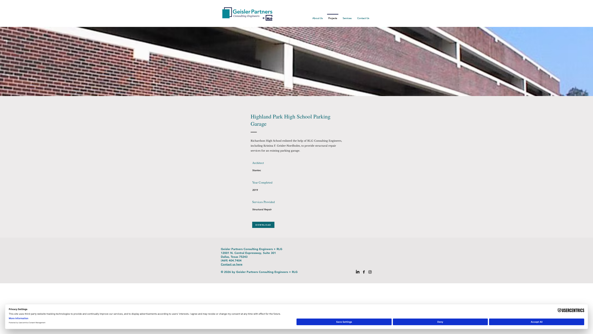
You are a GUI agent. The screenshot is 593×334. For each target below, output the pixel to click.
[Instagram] (370, 272)
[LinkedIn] (357, 272)
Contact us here (231, 264)
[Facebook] (364, 272)
